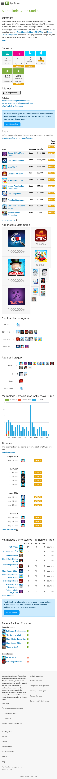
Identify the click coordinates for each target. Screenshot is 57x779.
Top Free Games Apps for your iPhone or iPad (12, 768)
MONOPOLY (38, 32)
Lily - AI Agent (6, 718)
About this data (8, 596)
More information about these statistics (17, 138)
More (4, 40)
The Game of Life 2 (10, 551)
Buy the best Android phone (39, 701)
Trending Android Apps (38, 691)
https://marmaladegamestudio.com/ (16, 101)
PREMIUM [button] (51, 146)
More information (8, 452)
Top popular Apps (36, 696)
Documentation (7, 746)
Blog (3, 762)
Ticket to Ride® (12, 555)
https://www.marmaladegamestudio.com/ (18, 103)
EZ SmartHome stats (9, 713)
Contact (4, 736)
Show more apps (8, 220)
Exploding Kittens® (10, 581)
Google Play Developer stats (40, 686)
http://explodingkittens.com (12, 106)
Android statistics (36, 680)
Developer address (12, 93)
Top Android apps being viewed (12, 708)
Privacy (4, 741)
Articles (4, 757)
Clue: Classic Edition (25, 32)
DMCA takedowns (8, 752)
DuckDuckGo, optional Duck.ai (12, 723)
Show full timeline (9, 530)
